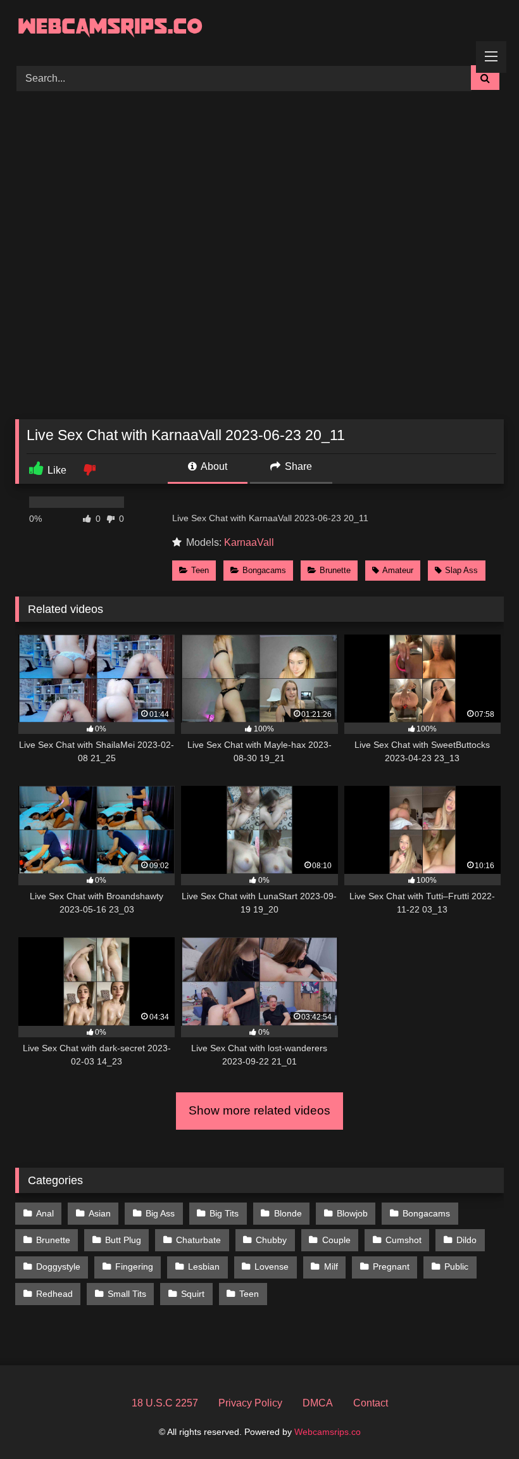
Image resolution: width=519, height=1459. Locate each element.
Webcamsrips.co (327, 1432)
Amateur (397, 570)
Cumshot (403, 1240)
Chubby (271, 1240)
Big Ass (160, 1213)
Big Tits (224, 1213)
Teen (200, 570)
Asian (100, 1213)
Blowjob (352, 1213)
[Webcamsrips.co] (259, 28)
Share (297, 466)
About (213, 466)
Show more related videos (259, 1110)
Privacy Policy (250, 1403)
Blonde (288, 1213)
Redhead (54, 1294)
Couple (336, 1240)
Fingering (134, 1266)
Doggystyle (58, 1266)
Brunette (335, 570)
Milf (331, 1266)
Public (456, 1266)
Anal (45, 1213)
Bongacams (264, 570)
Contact (370, 1403)
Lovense (271, 1266)
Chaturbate (198, 1240)
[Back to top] (480, 1421)
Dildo (466, 1240)
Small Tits (127, 1294)
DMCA (318, 1403)
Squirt (192, 1294)
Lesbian (204, 1266)
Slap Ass (461, 570)
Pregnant (391, 1266)
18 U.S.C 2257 (165, 1403)
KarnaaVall (249, 542)
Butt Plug (123, 1240)
